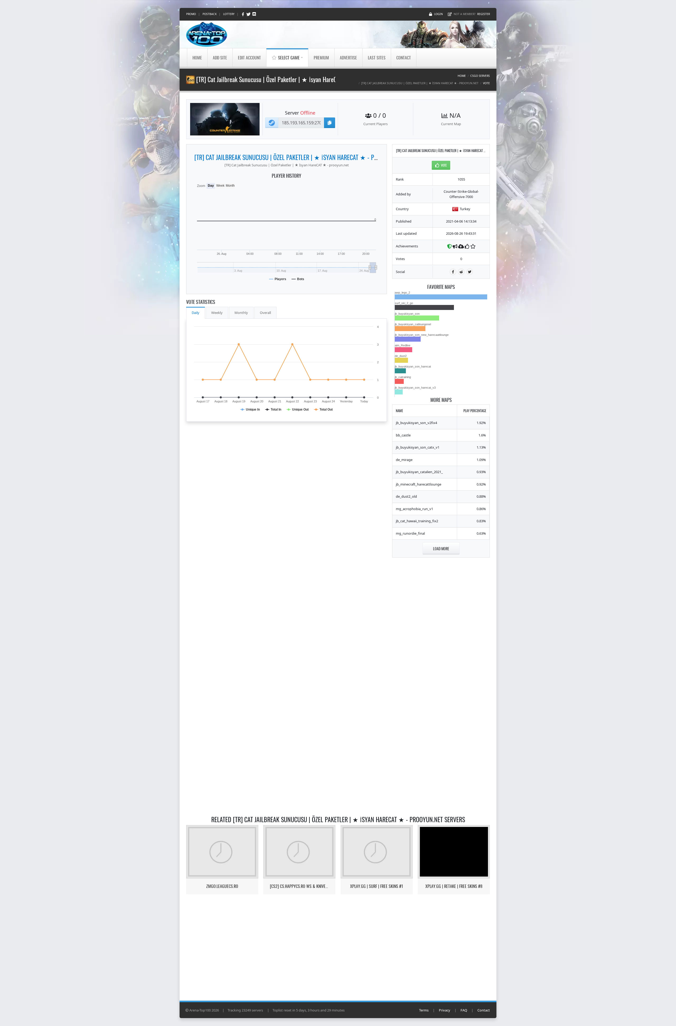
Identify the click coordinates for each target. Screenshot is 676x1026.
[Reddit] (461, 272)
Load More (441, 548)
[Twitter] (248, 14)
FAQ (464, 1010)
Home (197, 57)
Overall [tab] (265, 312)
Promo (191, 14)
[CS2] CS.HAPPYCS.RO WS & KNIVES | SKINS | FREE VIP (299, 886)
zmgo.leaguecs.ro (222, 886)
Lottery (228, 14)
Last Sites (377, 57)
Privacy (444, 1010)
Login (438, 14)
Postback (210, 14)
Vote (486, 83)
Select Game (289, 57)
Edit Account (249, 57)
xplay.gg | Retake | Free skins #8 (453, 886)
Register (483, 14)
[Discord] (254, 14)
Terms (424, 1010)
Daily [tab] (195, 312)
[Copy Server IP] (329, 122)
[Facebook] (243, 14)
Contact (403, 57)
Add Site (220, 57)
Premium (321, 57)
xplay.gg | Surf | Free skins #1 (376, 886)
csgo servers (480, 76)
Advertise (348, 57)
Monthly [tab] (241, 312)
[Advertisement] (441, 642)
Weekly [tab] (217, 312)
